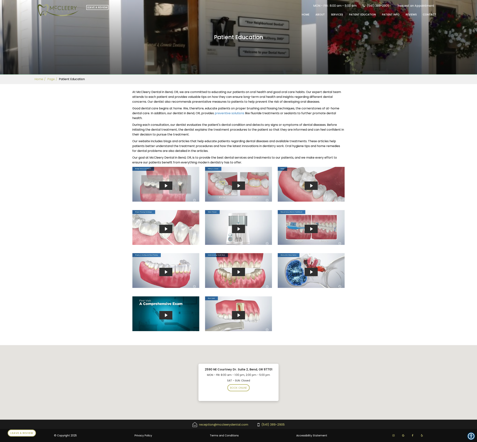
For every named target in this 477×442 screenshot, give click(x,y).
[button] (416, 6)
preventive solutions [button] (229, 113)
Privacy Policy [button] (143, 435)
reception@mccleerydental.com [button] (223, 425)
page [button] (51, 79)
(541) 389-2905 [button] (378, 6)
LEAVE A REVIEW (97, 7)
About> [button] (320, 14)
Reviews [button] (411, 14)
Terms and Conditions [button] (224, 435)
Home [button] (305, 14)
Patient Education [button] (362, 14)
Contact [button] (429, 14)
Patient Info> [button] (390, 14)
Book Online (238, 388)
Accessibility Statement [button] (311, 435)
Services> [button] (337, 14)
